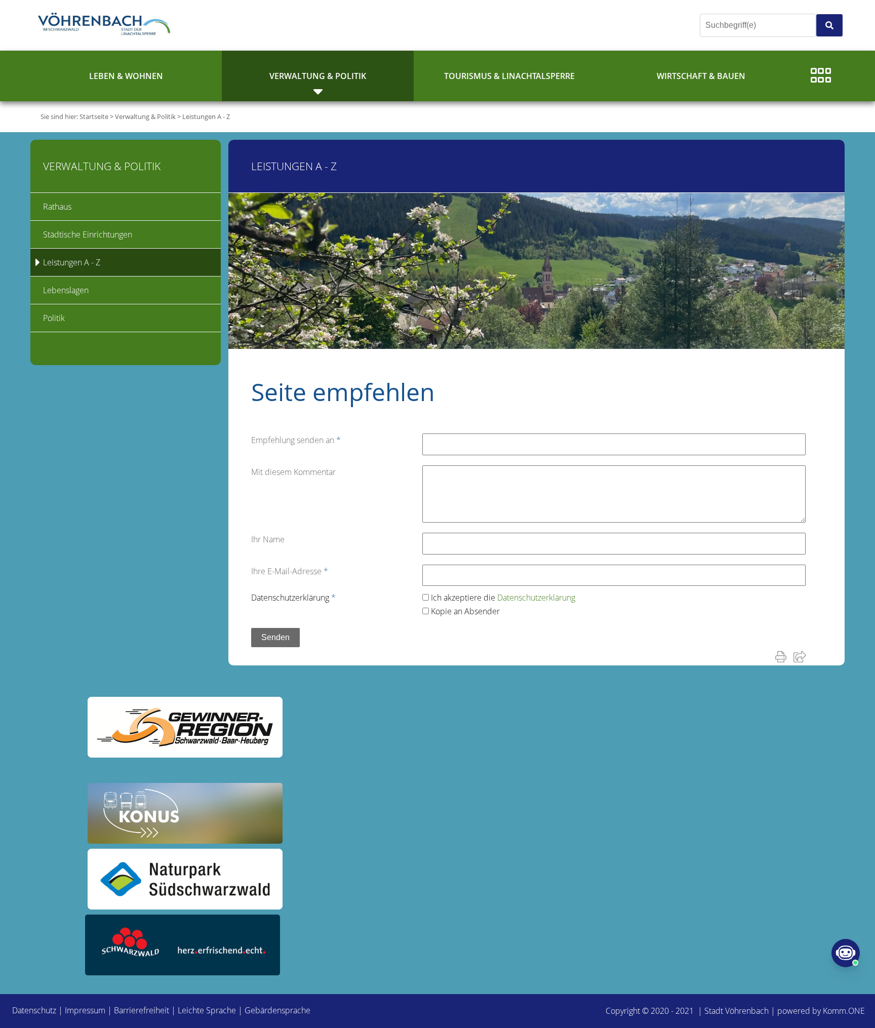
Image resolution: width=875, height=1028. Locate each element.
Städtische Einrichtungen (87, 234)
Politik (54, 318)
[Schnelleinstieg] (821, 76)
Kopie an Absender (465, 611)
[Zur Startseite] (106, 25)
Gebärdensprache (277, 1010)
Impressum (85, 1010)
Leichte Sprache (207, 1010)
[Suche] (829, 25)
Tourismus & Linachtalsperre (509, 76)
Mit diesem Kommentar (293, 472)
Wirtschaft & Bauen (701, 76)
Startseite (93, 116)
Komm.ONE (844, 1010)
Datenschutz (34, 1010)
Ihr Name (268, 539)
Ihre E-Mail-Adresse (289, 571)
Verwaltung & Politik (317, 76)
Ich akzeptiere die (503, 597)
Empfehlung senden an (296, 440)
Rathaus (57, 206)
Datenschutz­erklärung (293, 597)
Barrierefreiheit (141, 1010)
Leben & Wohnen (126, 76)
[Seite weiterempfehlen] (801, 656)
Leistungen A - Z (206, 116)
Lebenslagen (66, 290)
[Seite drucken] (782, 656)
